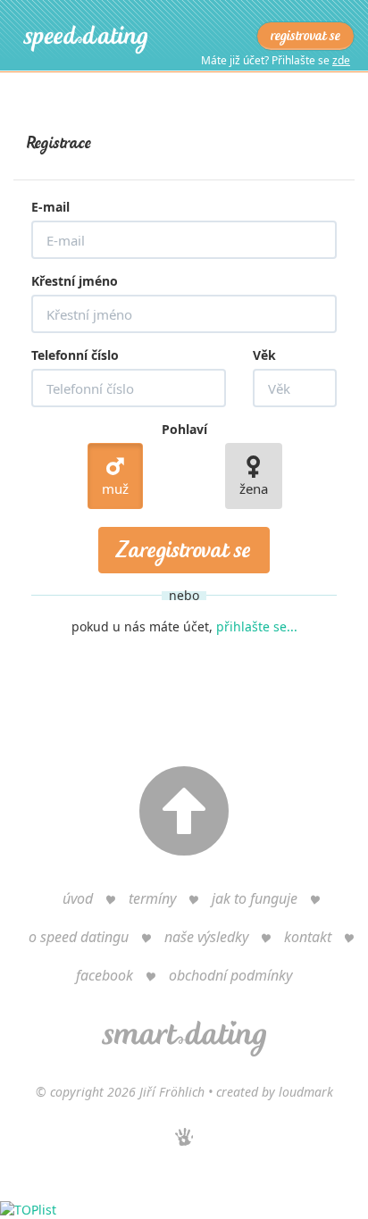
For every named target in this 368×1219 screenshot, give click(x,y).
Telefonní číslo (75, 354)
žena (253, 488)
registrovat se (305, 36)
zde (341, 60)
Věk (264, 354)
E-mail (50, 206)
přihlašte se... (256, 626)
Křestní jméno (74, 280)
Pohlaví (184, 429)
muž (115, 488)
